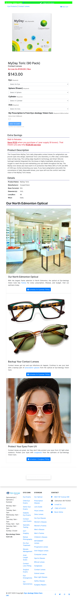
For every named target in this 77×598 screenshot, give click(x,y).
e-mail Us (57, 504)
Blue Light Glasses (40, 577)
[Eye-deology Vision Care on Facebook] (55, 594)
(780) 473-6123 (48, 3)
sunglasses (38, 452)
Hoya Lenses (38, 510)
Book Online (58, 512)
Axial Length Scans (25, 557)
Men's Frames (39, 533)
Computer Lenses (40, 554)
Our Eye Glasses (40, 518)
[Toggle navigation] (72, 3)
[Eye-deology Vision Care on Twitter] (59, 594)
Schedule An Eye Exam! (38, 477)
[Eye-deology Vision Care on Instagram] (64, 594)
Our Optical (38, 497)
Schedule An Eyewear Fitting (39, 289)
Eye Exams (27, 497)
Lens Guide (38, 507)
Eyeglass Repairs (40, 585)
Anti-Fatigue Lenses (41, 551)
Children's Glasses (40, 537)
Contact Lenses (23, 6)
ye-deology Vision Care (12, 2)
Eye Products (12, 6)
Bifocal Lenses (39, 562)
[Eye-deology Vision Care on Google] (69, 594)
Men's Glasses (39, 529)
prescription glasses (32, 368)
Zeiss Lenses (38, 514)
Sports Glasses (39, 558)
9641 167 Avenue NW (61, 497)
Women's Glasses (40, 522)
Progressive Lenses (41, 547)
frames (23, 283)
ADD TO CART (15, 124)
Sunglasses (38, 566)
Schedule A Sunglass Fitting (39, 459)
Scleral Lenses (39, 573)
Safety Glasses (39, 581)
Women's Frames (40, 526)
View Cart (65, 6)
